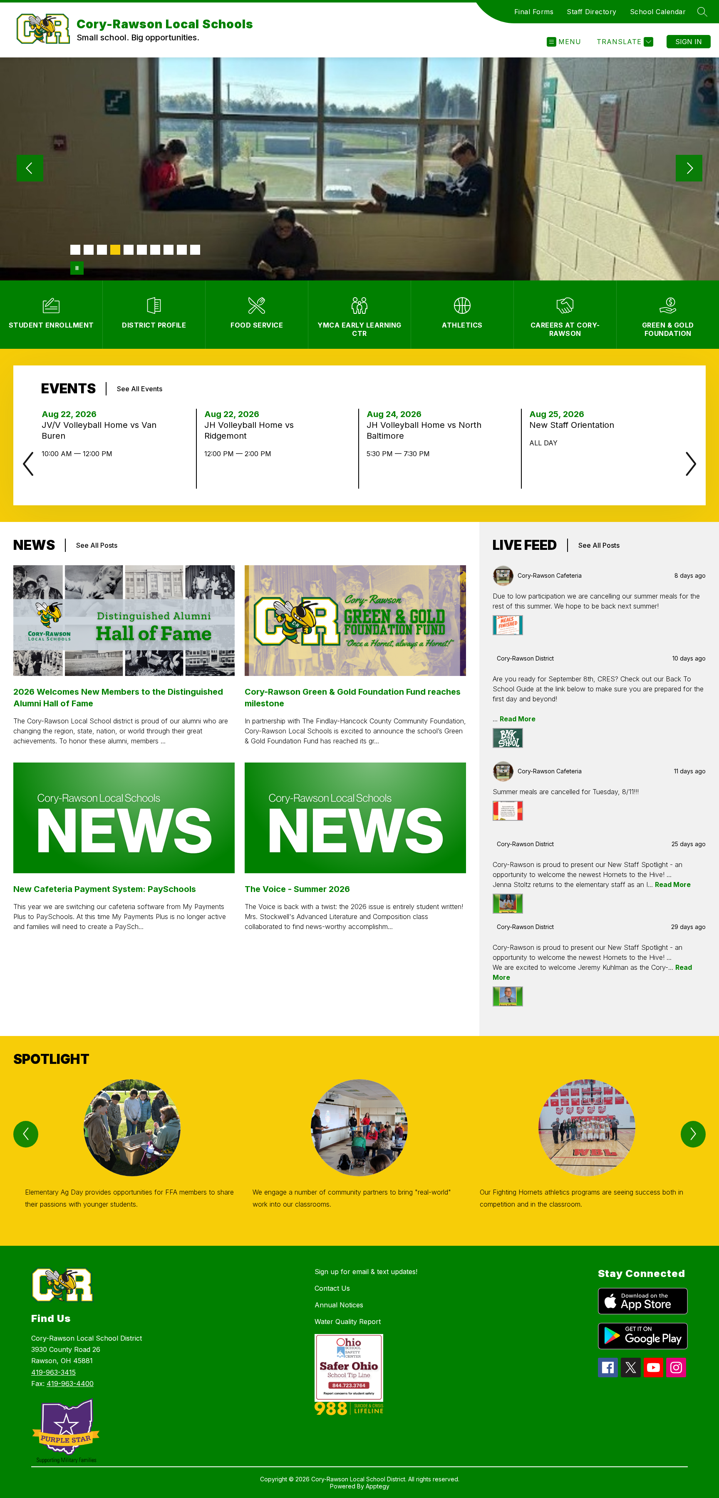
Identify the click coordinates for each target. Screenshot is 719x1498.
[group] (132, 1154)
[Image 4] (115, 250)
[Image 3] (102, 250)
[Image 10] (195, 250)
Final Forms (534, 11)
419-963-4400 (70, 1383)
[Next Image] (689, 169)
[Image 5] (129, 250)
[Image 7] (155, 250)
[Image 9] (182, 250)
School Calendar (658, 11)
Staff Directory (592, 11)
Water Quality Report (348, 1321)
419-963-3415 (53, 1372)
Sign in (688, 41)
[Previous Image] (30, 169)
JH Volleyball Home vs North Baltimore (424, 430)
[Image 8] (169, 250)
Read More (518, 719)
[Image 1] (75, 250)
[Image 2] (89, 250)
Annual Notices (339, 1305)
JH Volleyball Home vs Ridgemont (249, 430)
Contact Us (332, 1288)
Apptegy (377, 1486)
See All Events (139, 389)
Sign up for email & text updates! (366, 1271)
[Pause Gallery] (77, 268)
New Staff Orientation (574, 425)
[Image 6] (142, 250)
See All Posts (96, 545)
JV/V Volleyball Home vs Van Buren (99, 430)
